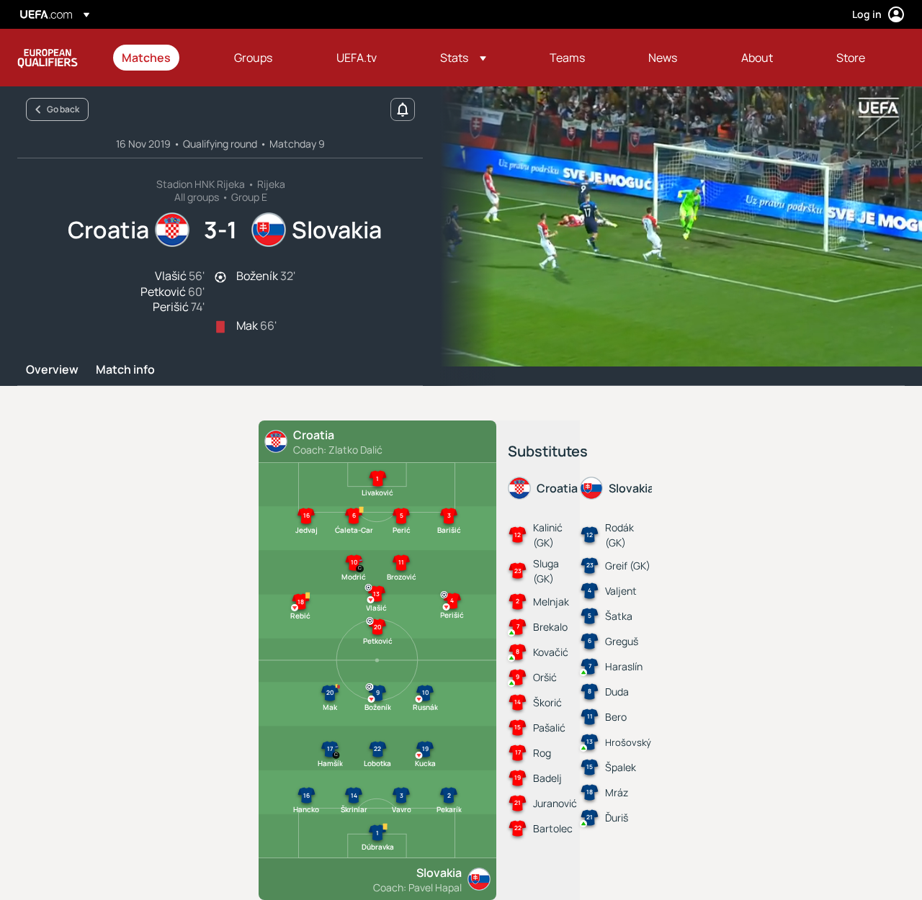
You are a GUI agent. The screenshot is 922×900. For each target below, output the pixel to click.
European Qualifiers (47, 57)
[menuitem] (159, 57)
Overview (52, 370)
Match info (125, 370)
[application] (673, 226)
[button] (463, 57)
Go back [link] (63, 109)
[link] (146, 57)
